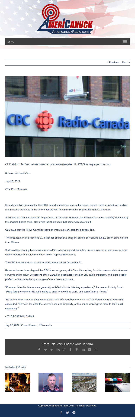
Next (124, 62)
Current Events (29, 325)
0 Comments (45, 325)
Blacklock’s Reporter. (99, 209)
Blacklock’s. (69, 254)
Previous (114, 62)
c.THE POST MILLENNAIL (20, 316)
